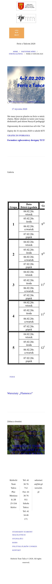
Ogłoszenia (18, 436)
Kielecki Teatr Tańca (39, 431)
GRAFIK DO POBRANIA (18, 135)
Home (15, 52)
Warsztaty (18, 439)
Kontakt (16, 550)
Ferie (12, 377)
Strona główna (16, 54)
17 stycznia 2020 (19, 109)
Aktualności (19, 431)
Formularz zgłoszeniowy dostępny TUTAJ (27, 140)
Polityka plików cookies (24, 546)
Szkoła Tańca (34, 102)
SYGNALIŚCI (17, 539)
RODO (14, 543)
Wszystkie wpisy (28, 52)
